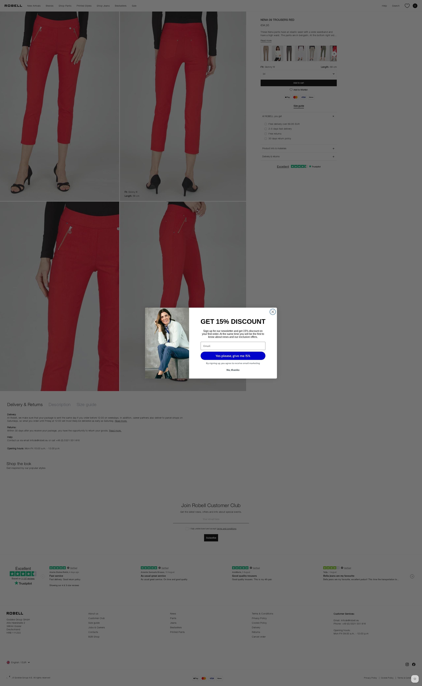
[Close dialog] (273, 312)
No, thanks (233, 370)
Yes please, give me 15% (232, 355)
